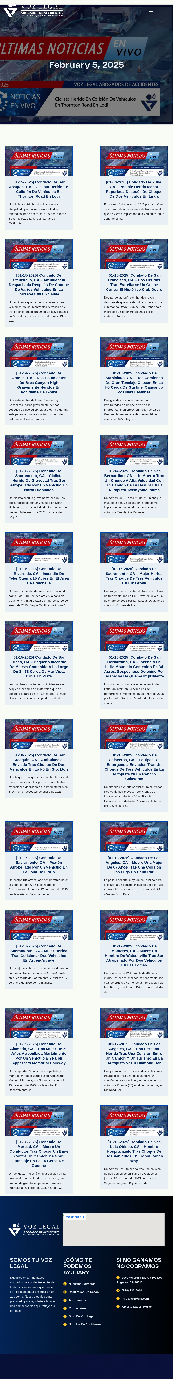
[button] (151, 10)
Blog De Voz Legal (82, 1316)
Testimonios (77, 1300)
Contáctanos (77, 1308)
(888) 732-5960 (132, 1290)
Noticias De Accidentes (85, 1324)
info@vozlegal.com (135, 1298)
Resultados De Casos (84, 1292)
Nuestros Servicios (82, 1284)
